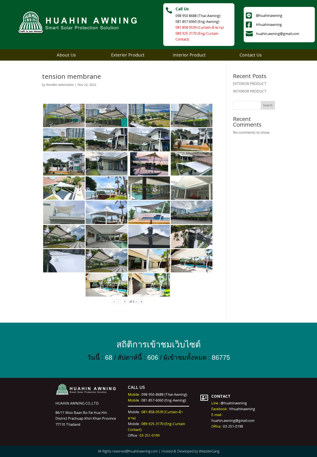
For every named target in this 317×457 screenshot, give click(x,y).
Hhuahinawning (242, 409)
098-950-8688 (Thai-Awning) (164, 394)
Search (268, 105)
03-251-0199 (150, 435)
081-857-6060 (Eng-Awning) (163, 400)
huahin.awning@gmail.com (232, 420)
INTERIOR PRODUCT (250, 91)
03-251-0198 (233, 426)
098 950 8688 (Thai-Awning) (198, 15)
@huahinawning (234, 403)
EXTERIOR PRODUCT (250, 83)
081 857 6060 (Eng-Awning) (197, 21)
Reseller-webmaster (60, 85)
